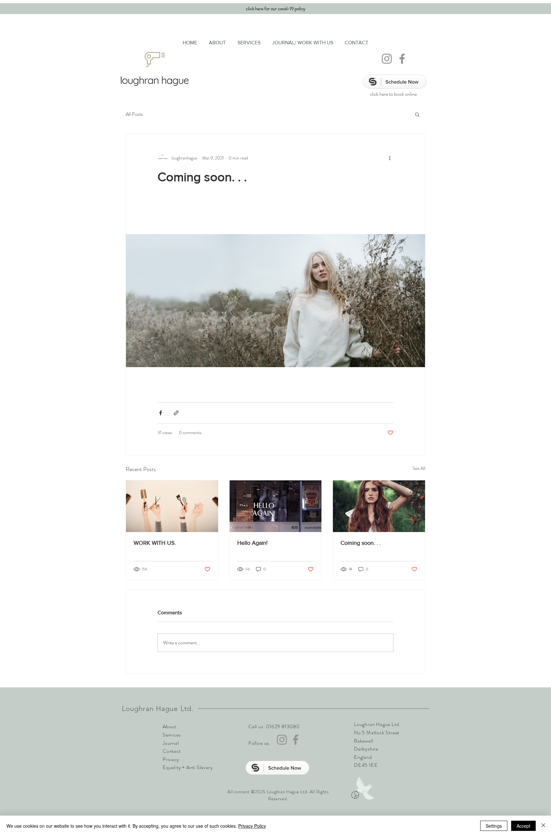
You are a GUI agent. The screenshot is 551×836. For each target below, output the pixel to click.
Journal (171, 743)
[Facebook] (402, 58)
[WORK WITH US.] (172, 506)
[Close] (543, 826)
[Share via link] (176, 413)
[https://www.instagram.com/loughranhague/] (386, 58)
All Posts (134, 114)
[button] (417, 114)
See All (419, 468)
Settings (494, 826)
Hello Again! (252, 543)
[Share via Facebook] (161, 413)
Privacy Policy (252, 826)
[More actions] (389, 158)
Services (172, 734)
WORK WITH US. (155, 543)
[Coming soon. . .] (379, 506)
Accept (523, 826)
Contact (172, 751)
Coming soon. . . (361, 543)
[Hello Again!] (276, 506)
